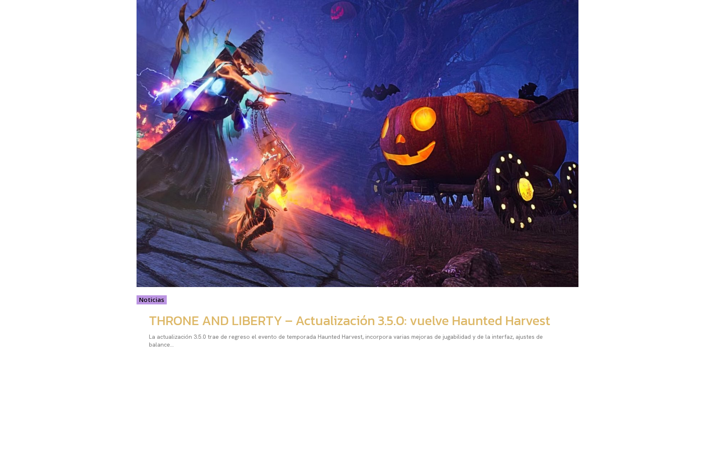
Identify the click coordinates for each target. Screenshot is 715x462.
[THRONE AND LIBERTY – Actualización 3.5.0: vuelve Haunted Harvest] (357, 143)
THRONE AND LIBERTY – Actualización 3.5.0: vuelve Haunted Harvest (349, 320)
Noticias (151, 299)
